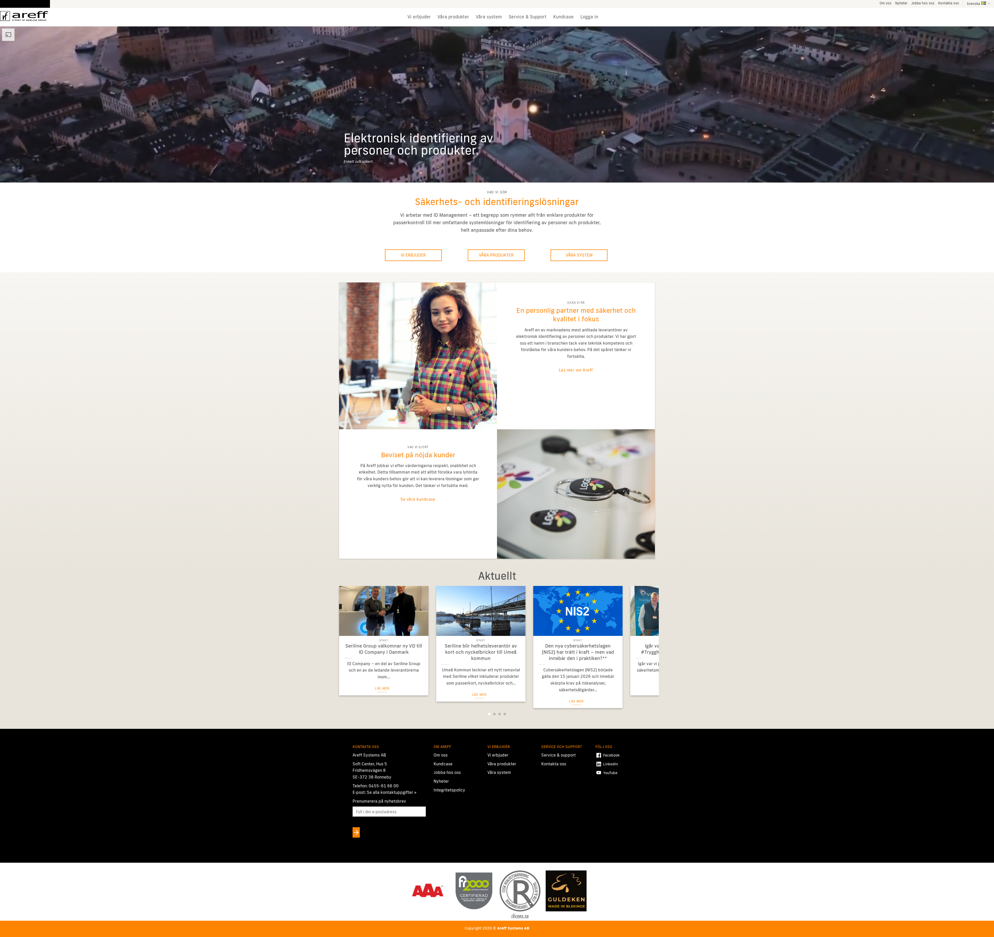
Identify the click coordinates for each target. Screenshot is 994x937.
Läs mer (382, 688)
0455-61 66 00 (384, 785)
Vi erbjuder (419, 17)
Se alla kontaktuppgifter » (391, 792)
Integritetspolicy (449, 790)
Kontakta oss (948, 3)
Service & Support (527, 17)
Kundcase (563, 17)
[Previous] (348, 635)
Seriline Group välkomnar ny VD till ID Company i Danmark (383, 649)
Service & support (558, 755)
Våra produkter (453, 17)
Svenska (973, 4)
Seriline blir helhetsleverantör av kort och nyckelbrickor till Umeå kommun (481, 652)
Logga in (589, 17)
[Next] (646, 635)
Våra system (489, 17)
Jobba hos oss (922, 3)
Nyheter (901, 3)
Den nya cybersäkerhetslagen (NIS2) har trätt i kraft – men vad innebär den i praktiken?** (578, 652)
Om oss (885, 3)
